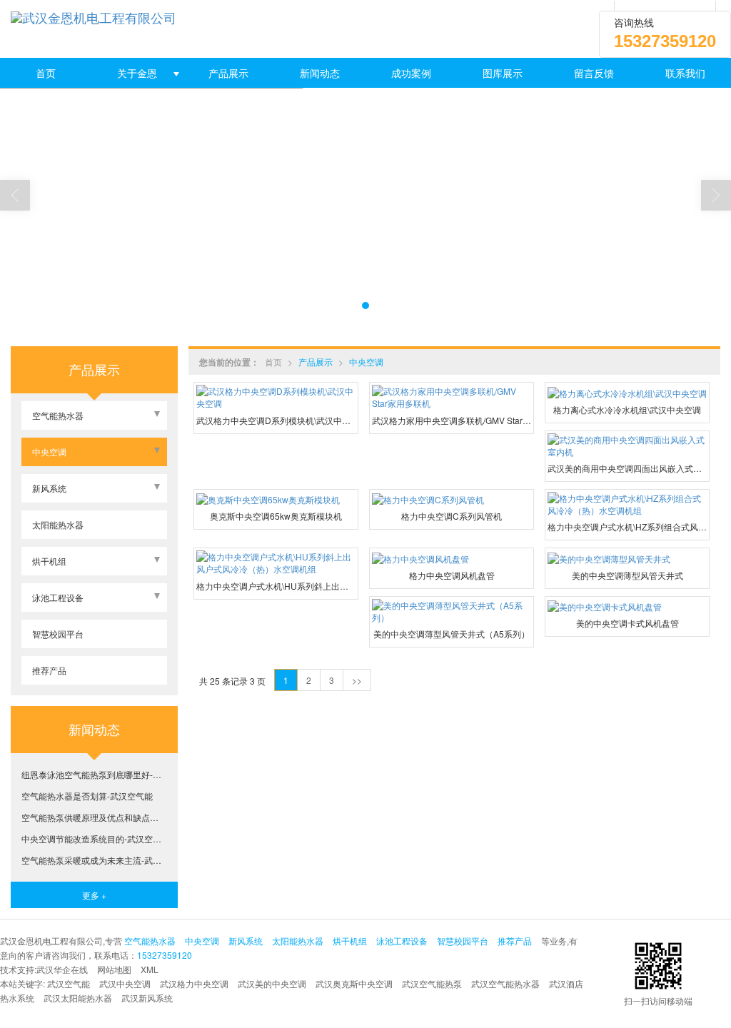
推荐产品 (49, 670)
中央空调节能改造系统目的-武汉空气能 (94, 838)
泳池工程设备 (58, 597)
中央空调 (366, 362)
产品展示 (228, 73)
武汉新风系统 (147, 998)
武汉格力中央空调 (194, 983)
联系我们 (685, 73)
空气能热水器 (58, 415)
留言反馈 (594, 73)
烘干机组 (49, 561)
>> (357, 680)
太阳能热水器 (58, 524)
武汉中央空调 (125, 983)
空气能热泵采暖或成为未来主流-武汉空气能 (94, 860)
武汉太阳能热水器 (78, 998)
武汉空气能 (68, 983)
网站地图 (114, 969)
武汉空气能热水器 (505, 983)
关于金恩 (137, 73)
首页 (46, 73)
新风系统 (49, 488)
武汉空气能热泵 (432, 983)
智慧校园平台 (58, 634)
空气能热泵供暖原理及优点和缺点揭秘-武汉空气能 (94, 817)
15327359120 (164, 955)
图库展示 (503, 73)
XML (149, 969)
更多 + (94, 895)
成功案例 (411, 73)
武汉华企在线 (62, 969)
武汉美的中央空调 (272, 983)
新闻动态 (320, 73)
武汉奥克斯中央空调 (354, 983)
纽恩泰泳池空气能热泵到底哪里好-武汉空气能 (94, 774)
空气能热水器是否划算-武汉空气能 (87, 796)
